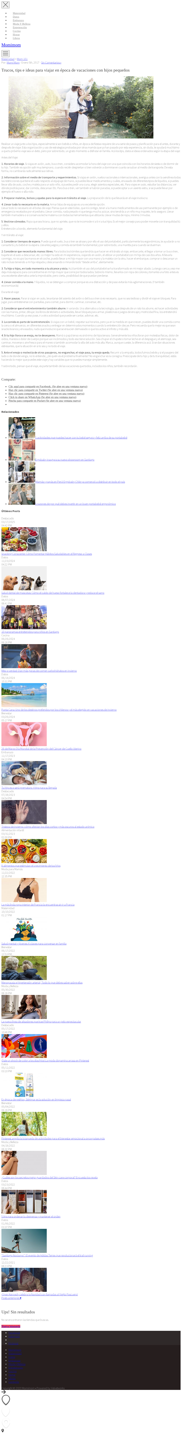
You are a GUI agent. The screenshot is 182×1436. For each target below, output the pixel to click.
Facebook (14, 1332)
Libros (16, 38)
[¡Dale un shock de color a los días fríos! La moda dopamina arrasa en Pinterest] (24, 1057)
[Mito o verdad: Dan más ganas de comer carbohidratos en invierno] (24, 667)
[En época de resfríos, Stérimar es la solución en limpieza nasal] (24, 1096)
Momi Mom (13, 62)
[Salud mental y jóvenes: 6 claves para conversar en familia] (24, 940)
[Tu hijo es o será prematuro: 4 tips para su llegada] (24, 784)
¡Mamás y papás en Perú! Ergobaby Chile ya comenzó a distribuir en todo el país (80, 481)
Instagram (14, 1336)
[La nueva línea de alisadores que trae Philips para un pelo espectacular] (24, 1018)
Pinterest (13, 1343)
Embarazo (18, 20)
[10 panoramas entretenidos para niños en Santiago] (24, 628)
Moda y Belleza (21, 23)
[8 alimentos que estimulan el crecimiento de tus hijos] (24, 862)
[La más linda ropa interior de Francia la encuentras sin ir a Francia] (24, 901)
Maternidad (19, 13)
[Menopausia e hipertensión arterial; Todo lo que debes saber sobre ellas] (24, 979)
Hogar (16, 34)
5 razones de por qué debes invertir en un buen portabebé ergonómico (75, 503)
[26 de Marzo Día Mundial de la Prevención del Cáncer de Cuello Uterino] (24, 745)
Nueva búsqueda (10, 1326)
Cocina (17, 31)
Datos (16, 16)
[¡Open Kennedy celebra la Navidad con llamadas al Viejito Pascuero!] (24, 1291)
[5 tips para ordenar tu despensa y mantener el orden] (24, 1213)
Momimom (11, 45)
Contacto (14, 1381)
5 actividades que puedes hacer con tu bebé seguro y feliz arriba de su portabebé (81, 437)
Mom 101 (22, 59)
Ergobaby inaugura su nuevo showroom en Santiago (64, 459)
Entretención (20, 27)
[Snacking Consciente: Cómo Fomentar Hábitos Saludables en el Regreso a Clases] (24, 550)
